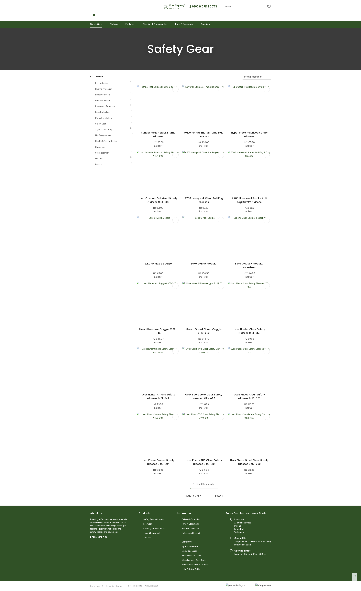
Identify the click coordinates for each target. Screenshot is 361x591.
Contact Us (187, 542)
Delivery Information (191, 519)
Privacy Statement (190, 524)
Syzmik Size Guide (190, 546)
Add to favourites (175, 89)
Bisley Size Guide (189, 551)
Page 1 (219, 496)
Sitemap (119, 586)
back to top (354, 577)
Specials (205, 24)
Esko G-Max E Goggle (158, 263)
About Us (100, 586)
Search (254, 6)
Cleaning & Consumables (155, 24)
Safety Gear (96, 24)
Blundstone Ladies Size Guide (195, 565)
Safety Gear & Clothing (153, 519)
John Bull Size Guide (191, 569)
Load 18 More (193, 496)
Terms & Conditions (190, 528)
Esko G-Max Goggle (203, 263)
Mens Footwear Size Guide (194, 560)
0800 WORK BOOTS (204, 6)
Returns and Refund (191, 533)
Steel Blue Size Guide (191, 555)
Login (262, 6)
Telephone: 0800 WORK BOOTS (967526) (252, 541)
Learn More (97, 537)
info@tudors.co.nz (242, 545)
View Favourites (269, 6)
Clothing (114, 24)
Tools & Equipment (184, 24)
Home (92, 586)
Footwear (130, 24)
